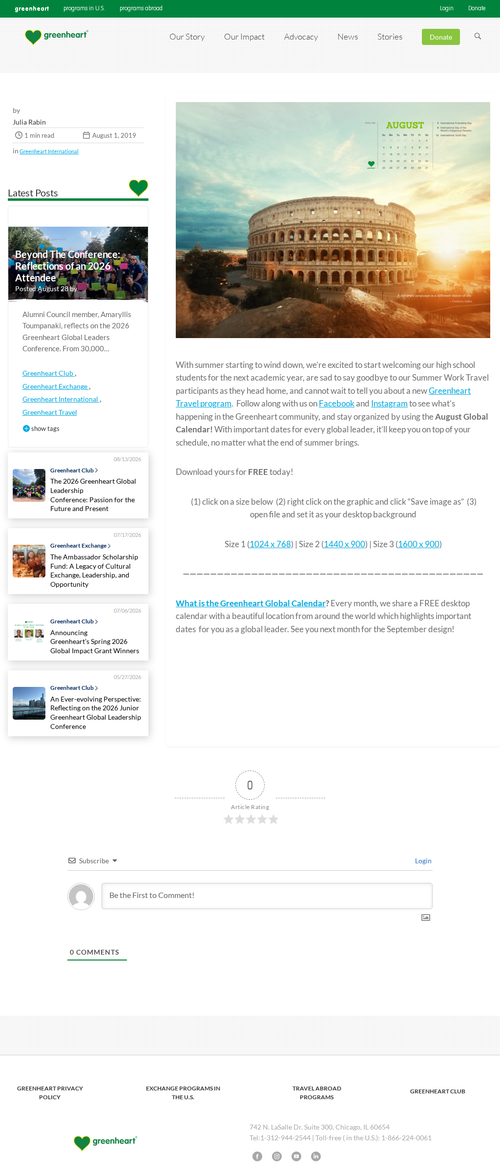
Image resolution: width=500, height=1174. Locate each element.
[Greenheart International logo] (56, 37)
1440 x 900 (344, 544)
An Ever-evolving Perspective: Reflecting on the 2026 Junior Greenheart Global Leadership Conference (95, 712)
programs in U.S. (84, 9)
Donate (476, 9)
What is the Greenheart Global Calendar (251, 603)
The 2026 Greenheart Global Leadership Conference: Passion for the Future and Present (93, 494)
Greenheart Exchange (55, 386)
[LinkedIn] (316, 1156)
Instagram (389, 403)
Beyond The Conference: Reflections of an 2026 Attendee (67, 265)
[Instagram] (277, 1156)
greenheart (32, 8)
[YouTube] (296, 1156)
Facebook (336, 403)
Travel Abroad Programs (316, 1093)
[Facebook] (257, 1156)
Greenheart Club (48, 373)
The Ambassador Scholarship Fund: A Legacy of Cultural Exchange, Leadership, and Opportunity (94, 570)
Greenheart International (49, 151)
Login (447, 9)
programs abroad (141, 9)
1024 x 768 (270, 544)
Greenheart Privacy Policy (50, 1093)
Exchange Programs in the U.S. (183, 1093)
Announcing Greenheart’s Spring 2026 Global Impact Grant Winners (96, 641)
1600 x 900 (418, 544)
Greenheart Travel (49, 412)
